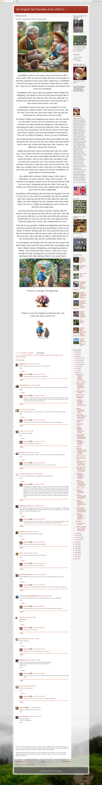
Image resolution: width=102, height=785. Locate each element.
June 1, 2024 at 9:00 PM (38, 484)
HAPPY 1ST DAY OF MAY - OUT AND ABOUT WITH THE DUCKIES (81, 528)
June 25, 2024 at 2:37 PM (34, 716)
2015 (76, 558)
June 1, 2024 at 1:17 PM (38, 441)
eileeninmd (22, 452)
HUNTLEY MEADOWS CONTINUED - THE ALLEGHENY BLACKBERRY (81, 483)
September (79, 364)
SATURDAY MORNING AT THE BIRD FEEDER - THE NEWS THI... (80, 516)
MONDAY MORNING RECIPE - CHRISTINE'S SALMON (80, 430)
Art (38, 355)
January (78, 539)
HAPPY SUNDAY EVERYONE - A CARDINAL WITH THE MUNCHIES (81, 509)
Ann (20, 409)
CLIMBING (78, 446)
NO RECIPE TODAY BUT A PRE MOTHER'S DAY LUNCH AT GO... (81, 463)
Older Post (66, 761)
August (78, 366)
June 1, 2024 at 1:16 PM (38, 420)
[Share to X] (40, 353)
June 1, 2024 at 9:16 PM (38, 649)
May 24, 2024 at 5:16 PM (32, 638)
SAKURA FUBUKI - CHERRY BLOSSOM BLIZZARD (82, 314)
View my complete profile (79, 182)
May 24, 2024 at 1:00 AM (34, 385)
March (78, 535)
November (79, 360)
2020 (76, 548)
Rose (20, 686)
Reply (20, 368)
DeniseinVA (26, 374)
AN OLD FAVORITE (81, 381)
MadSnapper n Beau (24, 505)
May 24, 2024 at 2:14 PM (45, 596)
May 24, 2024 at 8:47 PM (29, 686)
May (77, 372)
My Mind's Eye (23, 660)
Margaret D (22, 364)
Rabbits (24, 356)
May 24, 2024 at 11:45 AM (30, 553)
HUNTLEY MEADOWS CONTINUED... (80, 491)
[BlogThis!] (39, 353)
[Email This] (37, 353)
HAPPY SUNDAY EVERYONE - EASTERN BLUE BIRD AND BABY (81, 436)
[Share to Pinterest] (43, 353)
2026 (76, 352)
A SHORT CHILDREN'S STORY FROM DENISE (80, 410)
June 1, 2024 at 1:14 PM (38, 374)
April (77, 533)
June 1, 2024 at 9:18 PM (38, 696)
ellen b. (21, 553)
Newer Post (20, 761)
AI (20, 355)
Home (43, 761)
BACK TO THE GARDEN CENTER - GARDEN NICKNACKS (80, 377)
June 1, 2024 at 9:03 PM (38, 585)
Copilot (47, 355)
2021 (76, 546)
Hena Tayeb (22, 638)
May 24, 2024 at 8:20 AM (36, 473)
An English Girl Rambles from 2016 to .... (42, 9)
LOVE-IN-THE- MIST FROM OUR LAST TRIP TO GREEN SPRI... (81, 416)
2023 (76, 542)
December (79, 358)
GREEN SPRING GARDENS (80, 392)
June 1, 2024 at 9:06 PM (38, 627)
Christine (21, 531)
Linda (21, 617)
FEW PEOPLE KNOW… (82, 321)
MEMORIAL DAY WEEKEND (80, 397)
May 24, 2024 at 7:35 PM (34, 660)
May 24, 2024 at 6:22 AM (27, 431)
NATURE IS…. (79, 521)
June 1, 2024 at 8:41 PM (38, 462)
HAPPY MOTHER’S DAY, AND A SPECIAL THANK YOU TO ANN (81, 469)
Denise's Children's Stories (56, 355)
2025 (76, 354)
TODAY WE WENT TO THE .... (83, 267)
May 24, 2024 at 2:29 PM (29, 617)
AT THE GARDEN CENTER (80, 524)
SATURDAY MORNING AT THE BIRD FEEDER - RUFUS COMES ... (80, 403)
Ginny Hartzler (23, 385)
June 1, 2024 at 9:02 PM (38, 519)
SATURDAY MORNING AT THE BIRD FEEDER (80, 442)
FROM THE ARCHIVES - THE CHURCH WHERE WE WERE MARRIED (81, 451)
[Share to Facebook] (42, 353)
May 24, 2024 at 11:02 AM (31, 531)
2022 (76, 544)
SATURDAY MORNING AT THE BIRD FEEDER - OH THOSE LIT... (80, 476)
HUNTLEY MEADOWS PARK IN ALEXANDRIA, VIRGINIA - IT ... (81, 496)
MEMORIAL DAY (80, 394)
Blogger (60, 771)
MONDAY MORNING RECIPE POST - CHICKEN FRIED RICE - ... (81, 503)
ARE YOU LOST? (80, 488)
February (78, 537)
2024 (76, 356)
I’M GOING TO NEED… (80, 421)
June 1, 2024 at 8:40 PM (34, 707)
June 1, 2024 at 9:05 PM (38, 606)
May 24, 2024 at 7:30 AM (32, 452)
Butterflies (42, 355)
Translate (78, 60)
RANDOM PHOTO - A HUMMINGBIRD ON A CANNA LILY (83, 295)
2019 (76, 550)
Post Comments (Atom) (28, 764)
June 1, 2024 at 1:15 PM (38, 395)
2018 (76, 552)
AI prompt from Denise (27, 355)
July (77, 368)
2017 (76, 554)
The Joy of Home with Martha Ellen (28, 596)
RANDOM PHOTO (80, 456)
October (78, 362)
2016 (76, 556)
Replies (23, 371)
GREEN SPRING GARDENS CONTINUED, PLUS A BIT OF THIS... (80, 386)
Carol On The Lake (24, 473)
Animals (35, 355)
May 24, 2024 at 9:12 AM (37, 505)
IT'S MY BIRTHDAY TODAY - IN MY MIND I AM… (83, 260)
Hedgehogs (18, 356)
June (77, 370)
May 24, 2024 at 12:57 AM (32, 364)
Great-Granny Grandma (25, 574)
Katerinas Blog (23, 716)
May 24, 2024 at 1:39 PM (39, 574)
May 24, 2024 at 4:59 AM (28, 409)
